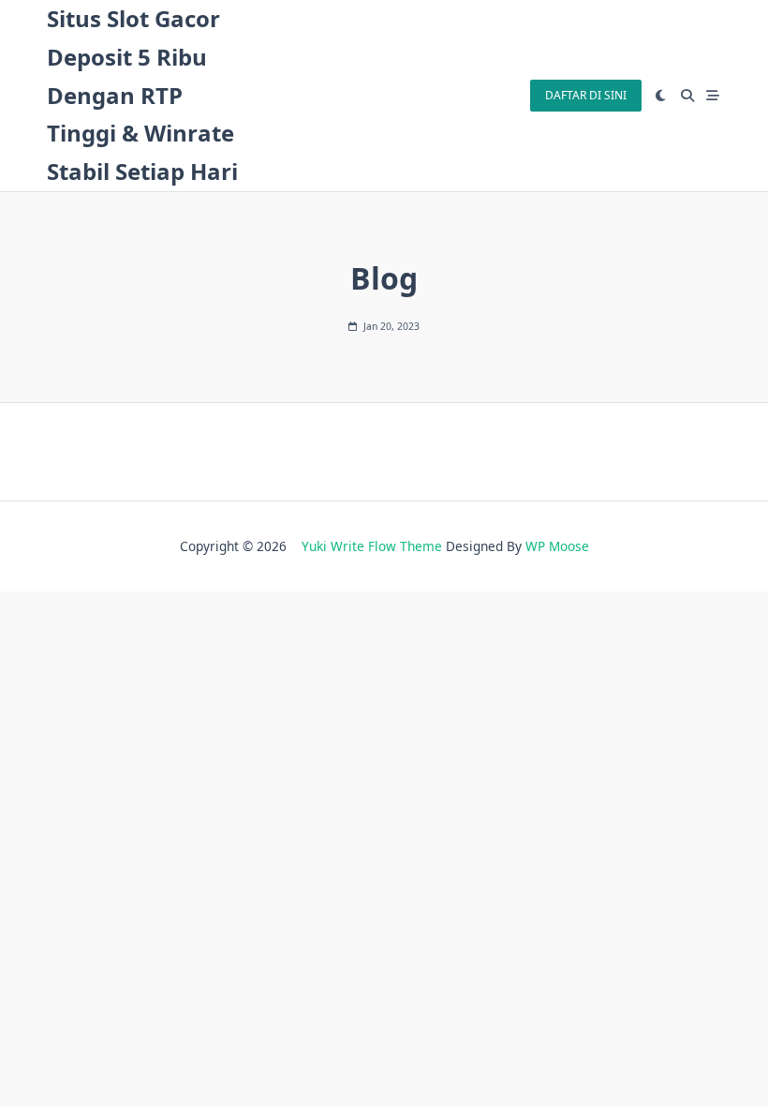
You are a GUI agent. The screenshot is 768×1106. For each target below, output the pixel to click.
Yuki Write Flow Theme (372, 546)
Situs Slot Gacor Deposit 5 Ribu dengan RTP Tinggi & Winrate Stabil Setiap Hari (142, 95)
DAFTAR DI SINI (586, 95)
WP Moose (557, 546)
